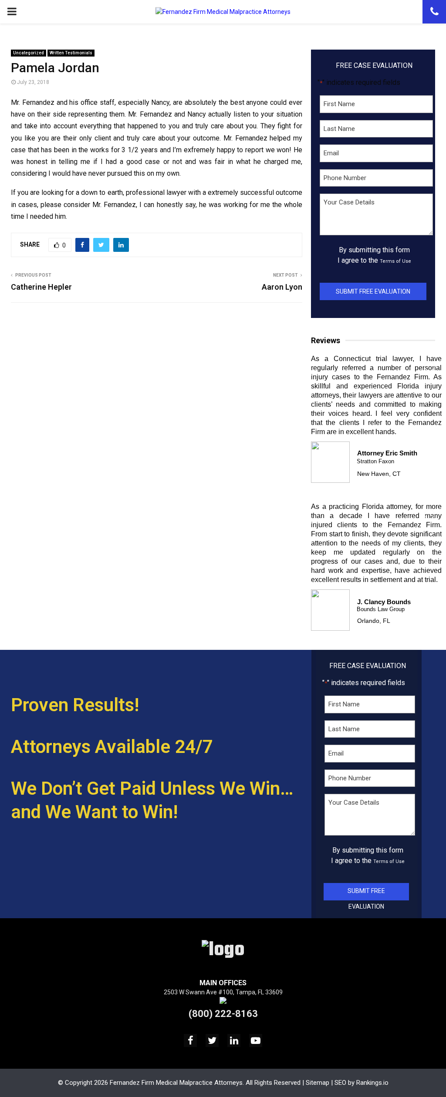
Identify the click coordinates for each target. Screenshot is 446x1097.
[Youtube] (255, 1040)
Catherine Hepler (41, 286)
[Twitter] (212, 1040)
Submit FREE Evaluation (373, 291)
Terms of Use (395, 261)
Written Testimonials (71, 52)
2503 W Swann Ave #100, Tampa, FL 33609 (223, 992)
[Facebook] (190, 1040)
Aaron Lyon (282, 286)
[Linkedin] (233, 1040)
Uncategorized (28, 52)
